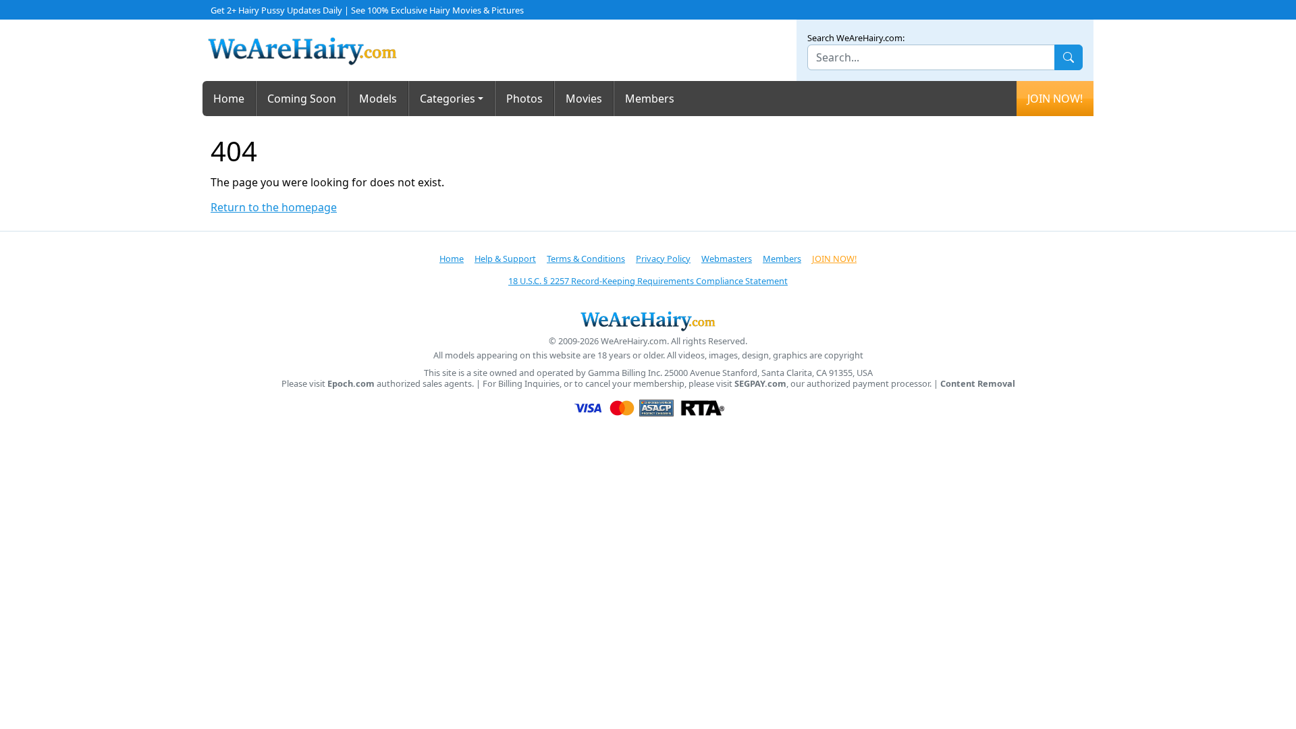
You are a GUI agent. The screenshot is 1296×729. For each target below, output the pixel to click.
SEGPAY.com (760, 383)
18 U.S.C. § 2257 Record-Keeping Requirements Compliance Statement (648, 281)
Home (228, 98)
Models (378, 98)
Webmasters (726, 258)
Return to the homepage (274, 207)
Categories (447, 98)
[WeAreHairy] (648, 320)
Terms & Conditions (586, 258)
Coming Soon (301, 98)
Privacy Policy (663, 258)
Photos (524, 98)
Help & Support (505, 258)
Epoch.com (351, 383)
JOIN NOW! (1055, 98)
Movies (584, 98)
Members (649, 98)
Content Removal (977, 383)
